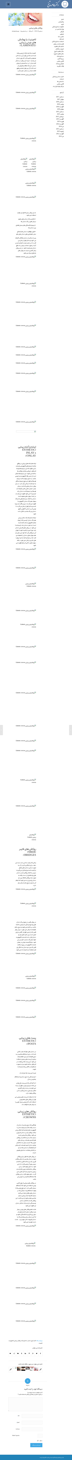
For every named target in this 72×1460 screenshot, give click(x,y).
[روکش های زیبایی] (25, 19)
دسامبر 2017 (60, 96)
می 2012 (61, 136)
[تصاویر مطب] (19, 1369)
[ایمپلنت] (36, 1369)
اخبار (62, 19)
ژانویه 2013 (60, 131)
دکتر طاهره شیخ (59, 51)
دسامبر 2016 (60, 101)
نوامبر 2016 (60, 104)
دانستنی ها (23, 31)
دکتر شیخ (33, 1340)
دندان (29, 1340)
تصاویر (62, 34)
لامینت (40, 1343)
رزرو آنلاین (60, 58)
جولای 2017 (60, 99)
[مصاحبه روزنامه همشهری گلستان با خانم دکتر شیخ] (32, 1369)
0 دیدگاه (31, 31)
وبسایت (17, 1429)
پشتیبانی (61, 21)
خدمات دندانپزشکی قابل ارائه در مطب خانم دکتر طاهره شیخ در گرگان (58, 45)
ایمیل (17, 1422)
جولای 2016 (60, 109)
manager (14, 31)
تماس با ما (61, 36)
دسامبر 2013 (60, 128)
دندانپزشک (24, 1340)
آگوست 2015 (60, 118)
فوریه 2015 (60, 121)
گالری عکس (60, 61)
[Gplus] (12, 1457)
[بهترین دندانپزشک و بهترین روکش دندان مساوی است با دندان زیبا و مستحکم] (28, 1368)
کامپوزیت (11, 1340)
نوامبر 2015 (60, 114)
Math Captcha (15, 1435)
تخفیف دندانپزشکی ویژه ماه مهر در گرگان (58, 29)
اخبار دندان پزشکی (58, 76)
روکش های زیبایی (35, 28)
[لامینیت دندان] (15, 1369)
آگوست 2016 (60, 106)
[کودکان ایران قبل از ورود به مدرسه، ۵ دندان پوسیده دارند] (10, 1369)
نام (18, 1415)
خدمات (62, 78)
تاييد (62, 24)
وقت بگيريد (60, 66)
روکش (19, 1340)
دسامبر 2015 (60, 111)
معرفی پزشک (60, 63)
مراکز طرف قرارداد (58, 86)
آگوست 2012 (60, 133)
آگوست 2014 (60, 123)
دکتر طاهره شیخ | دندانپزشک (59, 55)
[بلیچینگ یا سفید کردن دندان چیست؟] (23, 1369)
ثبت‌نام (62, 38)
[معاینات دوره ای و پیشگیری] (70, 730)
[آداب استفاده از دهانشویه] (40, 1369)
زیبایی (15, 1340)
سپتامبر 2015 (60, 116)
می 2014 (61, 126)
